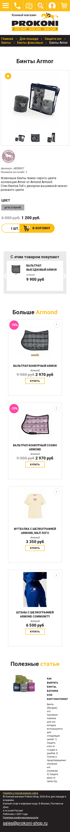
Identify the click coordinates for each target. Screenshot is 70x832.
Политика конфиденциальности (20, 817)
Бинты (6, 42)
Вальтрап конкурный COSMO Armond (35, 447)
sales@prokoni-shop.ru (25, 823)
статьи (50, 663)
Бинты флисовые (30, 42)
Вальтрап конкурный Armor (35, 365)
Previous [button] (5, 276)
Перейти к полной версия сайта (20, 793)
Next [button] (64, 276)
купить (35, 381)
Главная (7, 39)
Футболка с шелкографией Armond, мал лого (35, 531)
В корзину (41, 228)
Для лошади (29, 39)
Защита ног (54, 39)
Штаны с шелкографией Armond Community (35, 614)
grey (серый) (12, 207)
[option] (19, 138)
